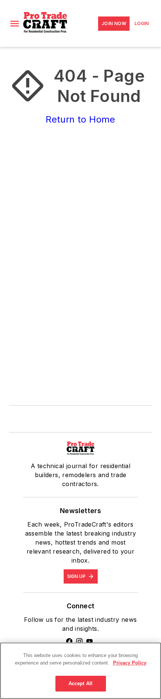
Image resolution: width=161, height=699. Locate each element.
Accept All (80, 683)
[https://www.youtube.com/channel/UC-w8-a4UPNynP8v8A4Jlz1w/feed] (89, 641)
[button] (14, 23)
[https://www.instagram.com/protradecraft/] (79, 641)
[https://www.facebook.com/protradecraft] (69, 641)
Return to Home (80, 119)
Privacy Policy (129, 663)
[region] (80, 670)
